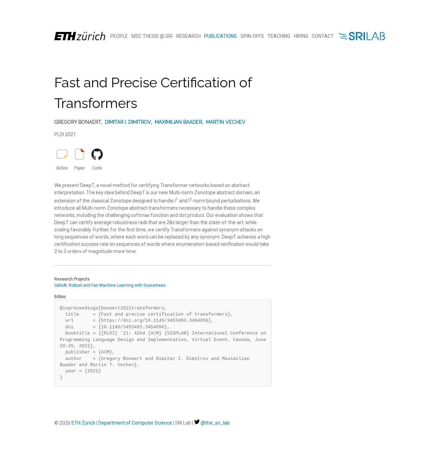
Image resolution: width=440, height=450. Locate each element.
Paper (79, 168)
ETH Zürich (83, 423)
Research (188, 36)
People (119, 36)
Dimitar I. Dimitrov (128, 122)
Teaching (278, 36)
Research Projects (72, 279)
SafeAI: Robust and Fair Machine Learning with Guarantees (110, 285)
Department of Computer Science (135, 423)
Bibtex (60, 296)
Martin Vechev (225, 122)
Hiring (301, 36)
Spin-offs (252, 36)
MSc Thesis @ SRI (152, 36)
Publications (220, 36)
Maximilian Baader (178, 122)
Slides (62, 168)
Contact (323, 36)
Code (97, 168)
